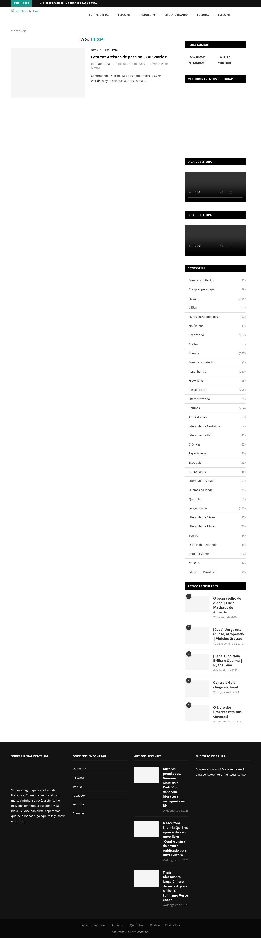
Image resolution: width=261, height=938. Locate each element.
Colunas (203, 15)
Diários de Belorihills (217, 545)
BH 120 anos (217, 472)
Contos (217, 344)
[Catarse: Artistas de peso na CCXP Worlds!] (48, 72)
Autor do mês (217, 417)
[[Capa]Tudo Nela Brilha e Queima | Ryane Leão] (197, 662)
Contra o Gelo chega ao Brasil (225, 684)
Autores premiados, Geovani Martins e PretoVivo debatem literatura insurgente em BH (174, 787)
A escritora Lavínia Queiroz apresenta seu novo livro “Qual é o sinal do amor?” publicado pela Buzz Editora (175, 839)
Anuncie (78, 813)
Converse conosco (92, 925)
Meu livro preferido (217, 362)
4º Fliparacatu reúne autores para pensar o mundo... (77, 3)
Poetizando (217, 335)
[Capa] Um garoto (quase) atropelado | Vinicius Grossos (228, 634)
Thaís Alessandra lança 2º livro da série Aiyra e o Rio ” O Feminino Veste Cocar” (175, 886)
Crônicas (217, 444)
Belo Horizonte (217, 554)
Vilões (217, 307)
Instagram (79, 777)
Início (14, 30)
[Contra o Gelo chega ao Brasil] (197, 688)
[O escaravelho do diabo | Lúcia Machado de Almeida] (197, 604)
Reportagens (217, 453)
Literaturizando (176, 15)
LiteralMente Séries (217, 517)
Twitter (77, 786)
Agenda (217, 353)
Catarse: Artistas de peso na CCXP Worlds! (129, 56)
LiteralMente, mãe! (217, 481)
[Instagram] (23, 832)
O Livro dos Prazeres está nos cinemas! (227, 712)
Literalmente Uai (217, 435)
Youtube (78, 804)
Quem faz (217, 499)
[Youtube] (26, 832)
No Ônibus (217, 326)
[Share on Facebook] (129, 89)
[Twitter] (19, 832)
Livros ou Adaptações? (217, 317)
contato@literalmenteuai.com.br (225, 774)
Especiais (224, 15)
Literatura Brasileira (217, 572)
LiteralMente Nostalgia (217, 426)
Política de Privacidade (165, 925)
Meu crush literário (217, 280)
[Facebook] (241, 3)
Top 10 (217, 535)
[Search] (248, 15)
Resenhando (217, 371)
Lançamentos (217, 508)
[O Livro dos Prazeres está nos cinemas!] (197, 713)
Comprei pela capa (217, 289)
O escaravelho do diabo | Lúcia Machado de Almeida (227, 605)
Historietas (148, 15)
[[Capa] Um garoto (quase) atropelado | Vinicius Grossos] (197, 635)
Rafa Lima (103, 64)
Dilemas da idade (217, 490)
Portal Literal (99, 15)
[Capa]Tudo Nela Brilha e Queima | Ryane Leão (227, 661)
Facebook (79, 795)
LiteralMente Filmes (217, 526)
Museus (217, 563)
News (217, 298)
